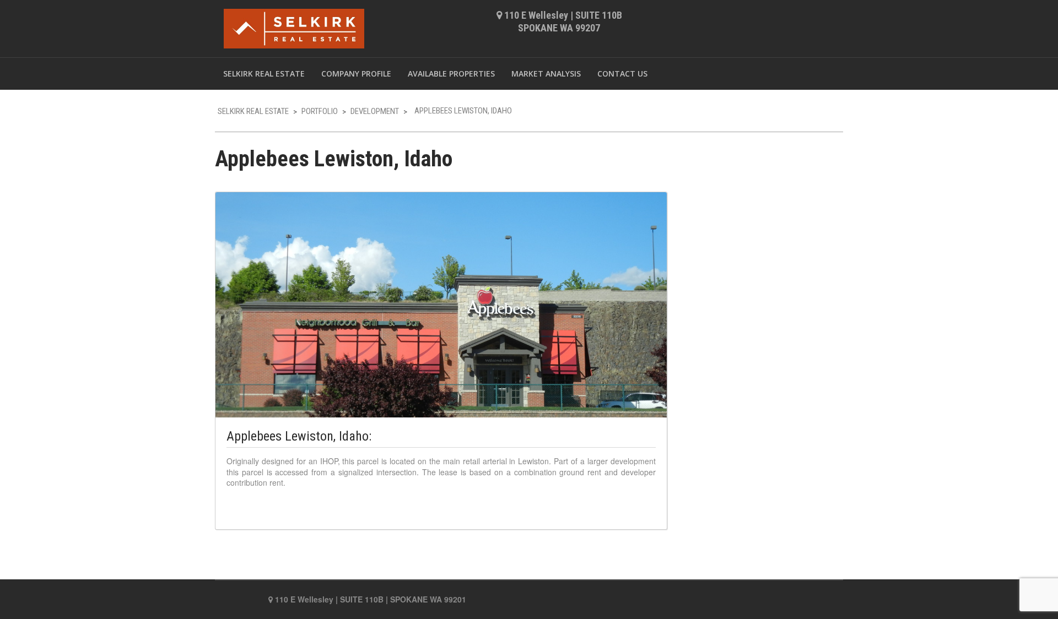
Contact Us (622, 73)
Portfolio (319, 111)
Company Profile (356, 73)
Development (374, 111)
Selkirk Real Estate (264, 73)
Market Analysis (546, 73)
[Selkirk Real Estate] (294, 27)
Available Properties (451, 73)
